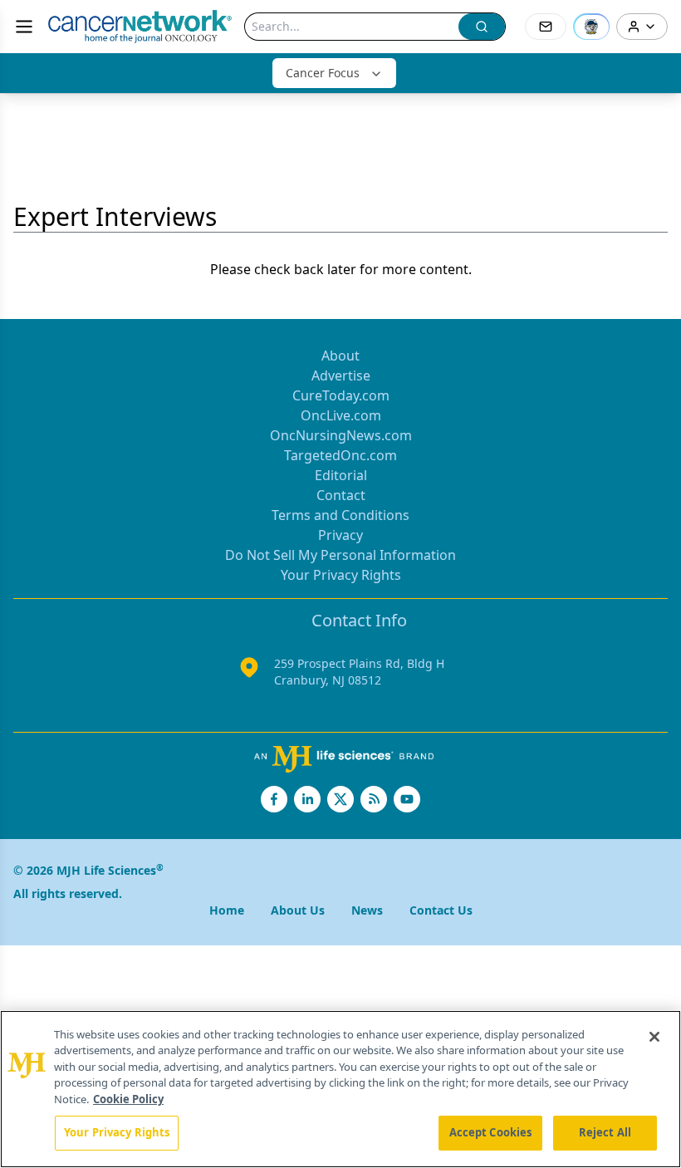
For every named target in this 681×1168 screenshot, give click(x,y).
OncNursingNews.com (341, 435)
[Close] (654, 1036)
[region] (340, 1089)
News (367, 910)
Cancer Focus (323, 73)
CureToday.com (340, 395)
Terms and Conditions (340, 515)
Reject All (605, 1132)
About (340, 355)
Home (226, 910)
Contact (340, 495)
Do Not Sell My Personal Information (340, 555)
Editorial (341, 475)
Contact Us (441, 910)
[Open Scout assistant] (591, 26)
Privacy (340, 535)
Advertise (340, 375)
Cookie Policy (128, 1099)
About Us (298, 910)
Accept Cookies (490, 1132)
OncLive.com (341, 415)
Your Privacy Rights (341, 575)
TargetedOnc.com (340, 455)
